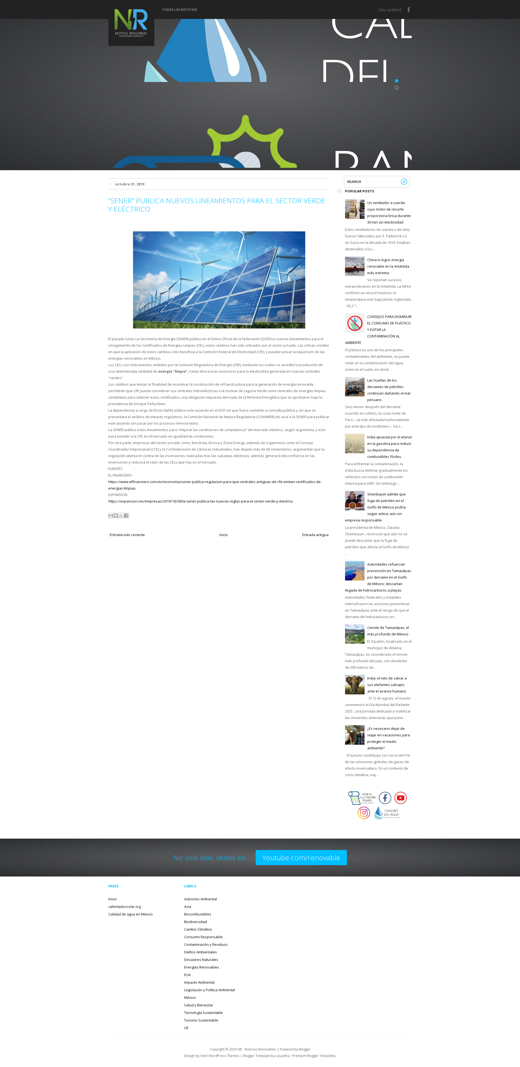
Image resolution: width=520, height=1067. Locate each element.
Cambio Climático (198, 929)
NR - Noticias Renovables (257, 1049)
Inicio (223, 534)
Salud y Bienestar (198, 1005)
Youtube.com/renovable (301, 857)
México (190, 997)
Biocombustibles (197, 914)
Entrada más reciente (127, 534)
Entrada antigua (315, 534)
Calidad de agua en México (130, 914)
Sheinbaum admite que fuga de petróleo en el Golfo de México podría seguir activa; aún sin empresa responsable (375, 507)
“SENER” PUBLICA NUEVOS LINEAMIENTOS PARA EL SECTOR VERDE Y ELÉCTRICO (216, 205)
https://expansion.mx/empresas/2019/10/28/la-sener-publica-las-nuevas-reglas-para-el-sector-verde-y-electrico (200, 501)
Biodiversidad (195, 921)
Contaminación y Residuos (206, 944)
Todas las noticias (179, 9)
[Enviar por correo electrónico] (110, 515)
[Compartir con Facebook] (126, 515)
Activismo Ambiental (200, 899)
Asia (187, 906)
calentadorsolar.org (124, 906)
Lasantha (282, 1055)
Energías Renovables (201, 967)
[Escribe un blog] (116, 515)
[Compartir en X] (121, 515)
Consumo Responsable (203, 936)
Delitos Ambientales (200, 952)
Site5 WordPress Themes (219, 1055)
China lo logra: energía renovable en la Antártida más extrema (388, 266)
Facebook (409, 9)
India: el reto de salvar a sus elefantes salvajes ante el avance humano (387, 685)
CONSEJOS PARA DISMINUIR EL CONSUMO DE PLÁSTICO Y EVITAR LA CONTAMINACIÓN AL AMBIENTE (378, 329)
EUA (187, 974)
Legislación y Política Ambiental (209, 989)
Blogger (305, 1049)
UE (186, 1027)
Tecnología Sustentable (203, 1012)
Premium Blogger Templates (314, 1055)
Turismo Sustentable (201, 1020)
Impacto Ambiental (199, 982)
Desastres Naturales (201, 959)
